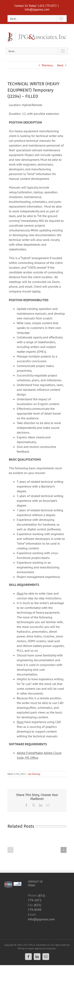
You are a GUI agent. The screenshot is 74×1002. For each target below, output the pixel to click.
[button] (10, 850)
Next (60, 65)
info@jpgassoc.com (37, 9)
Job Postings (34, 773)
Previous (47, 65)
